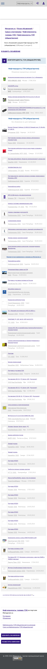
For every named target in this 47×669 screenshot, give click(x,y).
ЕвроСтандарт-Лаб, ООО (16, 541)
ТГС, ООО (11, 322)
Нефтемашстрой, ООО (15, 181)
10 (13, 595)
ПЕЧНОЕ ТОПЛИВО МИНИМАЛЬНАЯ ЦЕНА (20, 203)
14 (21, 595)
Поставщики (6, 616)
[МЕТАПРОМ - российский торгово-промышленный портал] (21, 11)
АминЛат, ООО (12, 162)
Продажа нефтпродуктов (16, 576)
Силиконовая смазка (14, 220)
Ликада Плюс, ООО (14, 562)
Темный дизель (12, 443)
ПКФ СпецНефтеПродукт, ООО (18, 419)
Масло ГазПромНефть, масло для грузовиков (22, 478)
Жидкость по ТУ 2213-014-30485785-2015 (21, 415)
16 (24, 595)
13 (19, 595)
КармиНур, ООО (13, 447)
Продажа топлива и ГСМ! (15, 548)
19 (30, 595)
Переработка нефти (14, 186)
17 (26, 595)
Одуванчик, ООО (13, 132)
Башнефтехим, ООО (15, 588)
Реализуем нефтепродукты (16, 300)
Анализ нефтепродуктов (15, 435)
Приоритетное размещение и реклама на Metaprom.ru (24, 257)
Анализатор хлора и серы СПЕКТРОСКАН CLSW (22, 537)
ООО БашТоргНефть (15, 382)
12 (17, 595)
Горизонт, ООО (13, 314)
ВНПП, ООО (12, 438)
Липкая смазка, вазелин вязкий (18, 238)
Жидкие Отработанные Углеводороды (20, 567)
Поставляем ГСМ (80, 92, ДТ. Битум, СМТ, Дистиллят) (24, 396)
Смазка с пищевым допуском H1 (18, 212)
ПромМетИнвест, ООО (15, 374)
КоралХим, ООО (13, 365)
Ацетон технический (14, 585)
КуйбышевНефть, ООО (15, 552)
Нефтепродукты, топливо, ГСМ (15, 610)
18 (28, 595)
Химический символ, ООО (16, 571)
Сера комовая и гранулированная (18, 405)
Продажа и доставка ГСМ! (16, 370)
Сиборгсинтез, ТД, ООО (16, 171)
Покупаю (10, 353)
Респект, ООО (12, 464)
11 (15, 595)
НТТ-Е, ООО (12, 472)
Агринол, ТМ (12, 198)
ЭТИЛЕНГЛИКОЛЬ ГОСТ (15, 167)
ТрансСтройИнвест (14, 481)
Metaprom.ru (17, 656)
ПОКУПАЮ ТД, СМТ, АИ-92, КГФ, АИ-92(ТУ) (20, 319)
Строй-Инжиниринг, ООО (16, 303)
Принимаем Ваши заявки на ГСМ (18, 269)
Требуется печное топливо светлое (19, 469)
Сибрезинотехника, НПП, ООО (18, 113)
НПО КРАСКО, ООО (14, 80)
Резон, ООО (12, 143)
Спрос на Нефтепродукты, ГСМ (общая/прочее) (18, 627)
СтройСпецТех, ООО (15, 284)
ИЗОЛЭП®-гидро (13, 86)
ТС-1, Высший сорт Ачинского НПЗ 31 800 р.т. (21, 310)
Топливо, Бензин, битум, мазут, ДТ (18, 426)
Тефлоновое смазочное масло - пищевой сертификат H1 (25, 229)
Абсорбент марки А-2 (14, 289)
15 (22, 595)
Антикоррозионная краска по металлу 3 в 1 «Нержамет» (25, 77)
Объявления (7, 618)
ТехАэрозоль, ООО (14, 215)
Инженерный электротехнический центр (21, 333)
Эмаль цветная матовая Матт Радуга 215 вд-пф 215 (24, 97)
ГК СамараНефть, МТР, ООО (17, 153)
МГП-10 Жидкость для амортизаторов (19, 195)
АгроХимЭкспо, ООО (15, 430)
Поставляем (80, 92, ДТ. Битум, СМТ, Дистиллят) (22, 379)
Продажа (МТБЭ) (13, 460)
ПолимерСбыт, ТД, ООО (16, 207)
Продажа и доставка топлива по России (20, 280)
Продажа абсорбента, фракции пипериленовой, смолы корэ (26, 159)
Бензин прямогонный (14, 362)
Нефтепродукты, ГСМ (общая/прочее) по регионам (19, 625)
